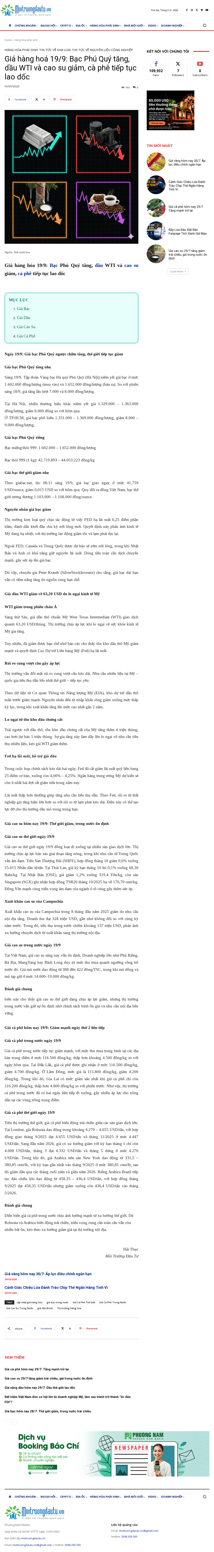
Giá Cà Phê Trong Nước (112, 1302)
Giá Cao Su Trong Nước (19, 1308)
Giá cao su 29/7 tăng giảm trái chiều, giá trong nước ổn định (49, 1378)
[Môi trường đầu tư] (27, 10)
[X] (196, 10)
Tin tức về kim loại (55, 49)
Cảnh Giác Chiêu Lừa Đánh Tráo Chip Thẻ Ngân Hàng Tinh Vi (56, 1287)
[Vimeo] (201, 10)
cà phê (25, 273)
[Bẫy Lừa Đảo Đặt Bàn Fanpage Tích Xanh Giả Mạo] (156, 230)
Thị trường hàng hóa (69, 1308)
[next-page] (14, 1422)
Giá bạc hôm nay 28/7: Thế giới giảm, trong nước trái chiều (48, 1411)
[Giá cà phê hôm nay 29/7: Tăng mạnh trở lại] (156, 207)
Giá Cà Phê (26, 336)
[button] (204, 25)
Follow (178, 61)
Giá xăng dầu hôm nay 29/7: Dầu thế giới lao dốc (40, 1388)
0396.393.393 (73, 1545)
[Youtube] (206, 10)
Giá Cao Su (26, 327)
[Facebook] (186, 10)
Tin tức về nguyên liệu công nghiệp (102, 49)
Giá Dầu (23, 317)
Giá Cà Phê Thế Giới (84, 1302)
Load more (176, 271)
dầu (99, 265)
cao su (131, 265)
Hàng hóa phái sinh (26, 40)
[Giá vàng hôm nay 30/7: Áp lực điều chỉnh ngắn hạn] (156, 161)
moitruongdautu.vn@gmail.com (32, 1545)
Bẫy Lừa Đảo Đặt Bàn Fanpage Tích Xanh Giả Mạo (188, 231)
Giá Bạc (23, 308)
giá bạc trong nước (58, 1302)
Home (8, 40)
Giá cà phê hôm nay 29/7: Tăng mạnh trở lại (37, 1369)
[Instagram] (191, 10)
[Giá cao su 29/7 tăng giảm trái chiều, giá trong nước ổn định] (156, 253)
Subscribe (200, 61)
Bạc (54, 265)
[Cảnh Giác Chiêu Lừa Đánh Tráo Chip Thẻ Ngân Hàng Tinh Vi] (156, 184)
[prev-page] (7, 1422)
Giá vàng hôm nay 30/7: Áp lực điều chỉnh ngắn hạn (48, 1274)
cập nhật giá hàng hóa (29, 1302)
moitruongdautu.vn (33, 1538)
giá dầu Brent (45, 1308)
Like (156, 61)
